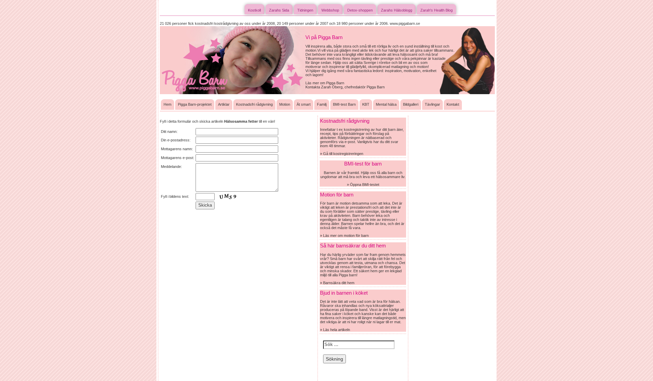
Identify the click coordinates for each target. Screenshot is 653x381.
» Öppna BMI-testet (363, 185)
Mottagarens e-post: (177, 158)
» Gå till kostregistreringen (341, 154)
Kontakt (453, 104)
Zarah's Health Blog (436, 10)
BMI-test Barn (344, 104)
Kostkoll (254, 10)
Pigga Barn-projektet (195, 104)
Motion (284, 104)
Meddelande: (171, 166)
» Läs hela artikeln (335, 330)
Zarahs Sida (279, 10)
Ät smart (304, 104)
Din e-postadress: (175, 140)
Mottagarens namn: (177, 149)
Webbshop (330, 10)
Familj (321, 104)
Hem (167, 104)
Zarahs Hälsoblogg (396, 10)
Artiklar (224, 104)
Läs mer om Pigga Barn (324, 83)
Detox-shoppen (360, 10)
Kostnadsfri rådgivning (254, 104)
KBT (365, 104)
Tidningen (305, 10)
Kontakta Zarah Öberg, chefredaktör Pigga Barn (345, 87)
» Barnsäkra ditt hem (337, 283)
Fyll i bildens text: (175, 196)
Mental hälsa (386, 104)
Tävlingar (432, 104)
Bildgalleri (410, 104)
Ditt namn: (169, 131)
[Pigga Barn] (232, 60)
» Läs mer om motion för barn (344, 235)
